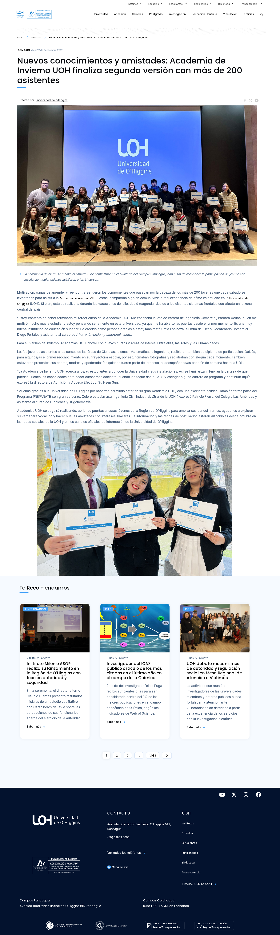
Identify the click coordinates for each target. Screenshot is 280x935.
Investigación (177, 14)
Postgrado (156, 14)
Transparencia (249, 3)
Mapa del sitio (119, 867)
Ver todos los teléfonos (124, 853)
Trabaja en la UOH (197, 884)
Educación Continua (204, 14)
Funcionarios (201, 3)
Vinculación (230, 14)
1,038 (152, 755)
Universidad (100, 14)
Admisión (120, 14)
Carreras (137, 14)
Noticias (249, 14)
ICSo (188, 609)
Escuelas (154, 3)
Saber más (34, 726)
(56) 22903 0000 (118, 837)
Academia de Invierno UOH (77, 298)
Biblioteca (224, 3)
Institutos (134, 3)
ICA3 (108, 609)
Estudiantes (176, 3)
